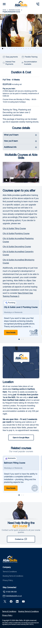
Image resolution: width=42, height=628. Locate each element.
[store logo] (21, 4)
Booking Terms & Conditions (13, 576)
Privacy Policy (8, 580)
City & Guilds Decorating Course (17, 247)
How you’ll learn (11, 141)
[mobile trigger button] (4, 4)
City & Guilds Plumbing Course (16, 234)
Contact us (19, 539)
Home (4, 10)
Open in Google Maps (21, 437)
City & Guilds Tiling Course (14, 229)
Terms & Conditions (10, 572)
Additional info (10, 147)
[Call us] (37, 4)
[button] (3, 48)
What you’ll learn (11, 135)
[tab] (21, 135)
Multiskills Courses (14, 10)
